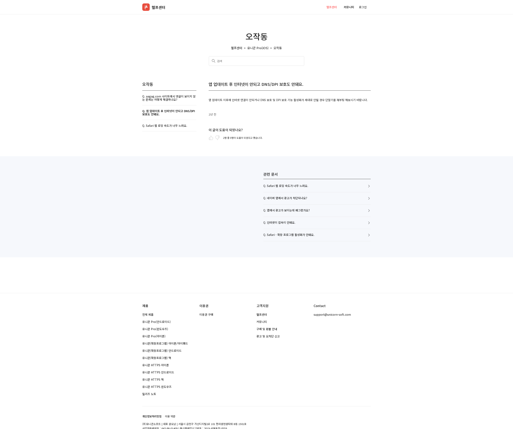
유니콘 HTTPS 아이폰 (155, 365)
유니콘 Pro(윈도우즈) (155, 329)
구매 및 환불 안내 (266, 329)
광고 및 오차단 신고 (268, 336)
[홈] (146, 7)
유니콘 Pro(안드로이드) (156, 322)
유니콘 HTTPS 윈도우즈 (157, 387)
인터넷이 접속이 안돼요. (281, 222)
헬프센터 (331, 7)
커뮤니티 (349, 7)
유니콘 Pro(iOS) (258, 48)
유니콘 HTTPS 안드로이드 (158, 372)
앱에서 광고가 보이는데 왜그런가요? (288, 210)
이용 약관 (170, 416)
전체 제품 (147, 314)
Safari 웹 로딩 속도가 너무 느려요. (287, 186)
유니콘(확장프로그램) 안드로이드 (162, 351)
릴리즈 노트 (149, 394)
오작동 (278, 48)
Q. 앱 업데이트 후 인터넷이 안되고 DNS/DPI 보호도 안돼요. (168, 112)
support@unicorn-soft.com (332, 314)
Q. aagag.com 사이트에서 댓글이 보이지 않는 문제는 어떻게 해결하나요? (169, 98)
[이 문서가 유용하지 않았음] (217, 137)
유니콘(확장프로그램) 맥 (156, 358)
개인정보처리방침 (152, 416)
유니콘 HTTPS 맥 (153, 379)
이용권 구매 (206, 314)
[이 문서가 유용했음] (211, 137)
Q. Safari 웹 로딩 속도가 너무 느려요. (164, 125)
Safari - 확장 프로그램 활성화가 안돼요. (290, 235)
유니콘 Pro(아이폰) (154, 336)
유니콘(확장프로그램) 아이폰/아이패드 (165, 343)
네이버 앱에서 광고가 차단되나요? (287, 198)
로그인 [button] (363, 7)
